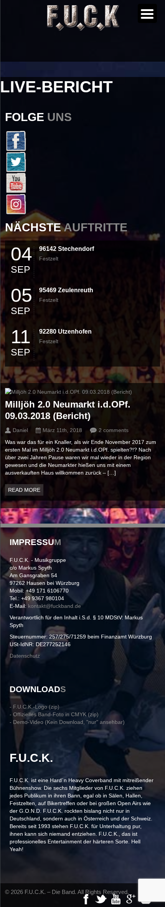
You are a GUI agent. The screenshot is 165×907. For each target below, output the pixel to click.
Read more (24, 490)
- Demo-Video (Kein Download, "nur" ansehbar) (67, 722)
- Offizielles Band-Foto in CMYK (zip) (54, 714)
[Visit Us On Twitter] (82, 161)
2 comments (114, 430)
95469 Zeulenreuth (66, 290)
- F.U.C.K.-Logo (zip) (34, 707)
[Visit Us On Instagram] (82, 203)
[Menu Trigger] (147, 13)
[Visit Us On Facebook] (82, 140)
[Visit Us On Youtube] (82, 182)
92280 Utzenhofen (65, 331)
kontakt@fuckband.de (54, 606)
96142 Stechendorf (66, 249)
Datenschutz (25, 656)
